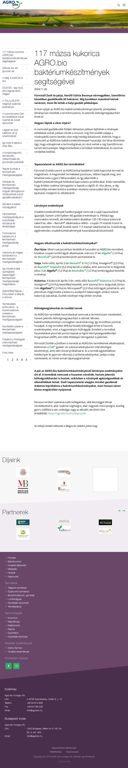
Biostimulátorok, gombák (21, 595)
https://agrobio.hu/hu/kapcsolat (67, 413)
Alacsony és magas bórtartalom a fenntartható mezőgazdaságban (12, 257)
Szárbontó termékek (18, 591)
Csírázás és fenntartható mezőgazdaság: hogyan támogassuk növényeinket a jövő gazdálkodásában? (13, 189)
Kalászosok (14, 625)
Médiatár (12, 569)
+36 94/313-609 (35, 702)
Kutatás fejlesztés (17, 565)
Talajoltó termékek (17, 587)
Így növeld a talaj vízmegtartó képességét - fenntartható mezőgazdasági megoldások (11, 276)
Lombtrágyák (15, 599)
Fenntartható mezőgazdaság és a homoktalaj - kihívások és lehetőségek (12, 220)
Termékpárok (15, 606)
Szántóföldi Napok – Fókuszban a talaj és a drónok (13, 294)
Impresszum (72, 751)
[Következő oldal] (30, 359)
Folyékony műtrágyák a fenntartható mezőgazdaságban (13, 342)
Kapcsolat (13, 576)
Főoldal (12, 557)
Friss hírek (7, 352)
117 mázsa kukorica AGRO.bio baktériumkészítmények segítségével (14, 56)
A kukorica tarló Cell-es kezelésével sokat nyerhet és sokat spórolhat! (13, 118)
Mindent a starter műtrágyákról (11, 206)
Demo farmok (15, 647)
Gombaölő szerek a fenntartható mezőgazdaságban (12, 329)
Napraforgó (14, 621)
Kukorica (12, 617)
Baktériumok (14, 561)
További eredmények (19, 651)
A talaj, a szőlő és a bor (12, 79)
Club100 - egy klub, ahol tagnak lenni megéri (12, 90)
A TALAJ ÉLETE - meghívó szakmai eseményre (11, 103)
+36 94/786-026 (35, 706)
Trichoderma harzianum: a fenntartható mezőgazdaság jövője (10, 239)
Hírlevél (11, 572)
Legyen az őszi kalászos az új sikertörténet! (10, 132)
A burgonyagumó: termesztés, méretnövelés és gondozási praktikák (13, 157)
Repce (11, 629)
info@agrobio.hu (34, 710)
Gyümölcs (13, 632)
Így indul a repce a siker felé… (12, 144)
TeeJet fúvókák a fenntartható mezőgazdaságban (12, 171)
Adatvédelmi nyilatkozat (64, 747)
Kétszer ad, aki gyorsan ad (10, 69)
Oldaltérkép (56, 751)
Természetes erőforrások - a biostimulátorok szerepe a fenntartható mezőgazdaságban (12, 311)
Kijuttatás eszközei (17, 636)
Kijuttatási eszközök (18, 602)
